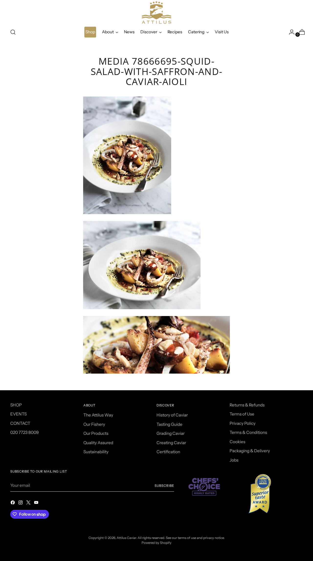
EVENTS (18, 414)
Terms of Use (242, 414)
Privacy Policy (243, 423)
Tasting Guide (169, 424)
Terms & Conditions (248, 432)
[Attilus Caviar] (156, 12)
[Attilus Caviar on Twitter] (29, 503)
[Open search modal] (13, 32)
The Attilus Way (98, 415)
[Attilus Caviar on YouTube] (37, 503)
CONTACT (20, 423)
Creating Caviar (171, 442)
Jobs (234, 460)
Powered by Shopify (156, 543)
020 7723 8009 (24, 432)
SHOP (16, 404)
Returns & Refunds (247, 404)
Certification (168, 451)
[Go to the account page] (290, 32)
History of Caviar (172, 415)
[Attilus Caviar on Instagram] (21, 503)
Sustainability (96, 451)
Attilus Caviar (126, 538)
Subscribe (164, 486)
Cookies (237, 441)
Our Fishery (94, 424)
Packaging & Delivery (250, 450)
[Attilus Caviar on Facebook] (13, 503)
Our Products (95, 433)
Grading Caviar (170, 433)
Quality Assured (98, 442)
